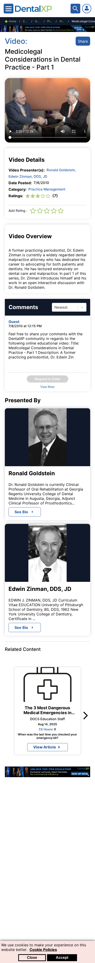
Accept (62, 958)
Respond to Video (47, 379)
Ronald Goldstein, (61, 170)
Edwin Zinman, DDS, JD (28, 176)
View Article (44, 747)
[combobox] (55, 307)
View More (47, 387)
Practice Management (46, 189)
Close (32, 958)
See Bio (21, 512)
